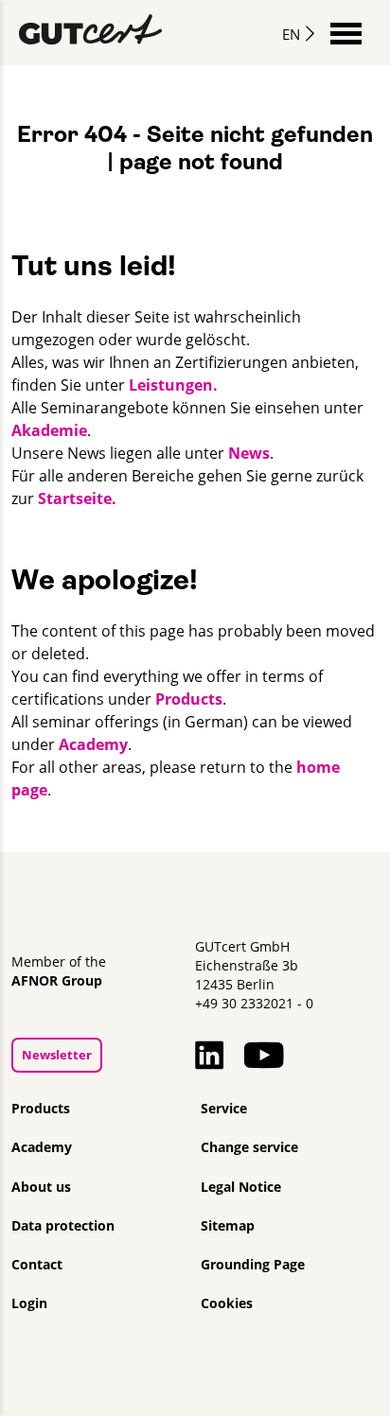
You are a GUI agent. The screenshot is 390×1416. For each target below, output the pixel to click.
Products (188, 699)
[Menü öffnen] (346, 31)
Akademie (49, 430)
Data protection (63, 1225)
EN (291, 34)
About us (41, 1187)
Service (224, 1108)
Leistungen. (173, 385)
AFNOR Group (56, 980)
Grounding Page (253, 1264)
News (249, 453)
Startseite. (77, 498)
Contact (36, 1264)
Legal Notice (241, 1187)
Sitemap (228, 1225)
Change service (249, 1147)
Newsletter (57, 1054)
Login (29, 1303)
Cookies (227, 1303)
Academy (93, 744)
